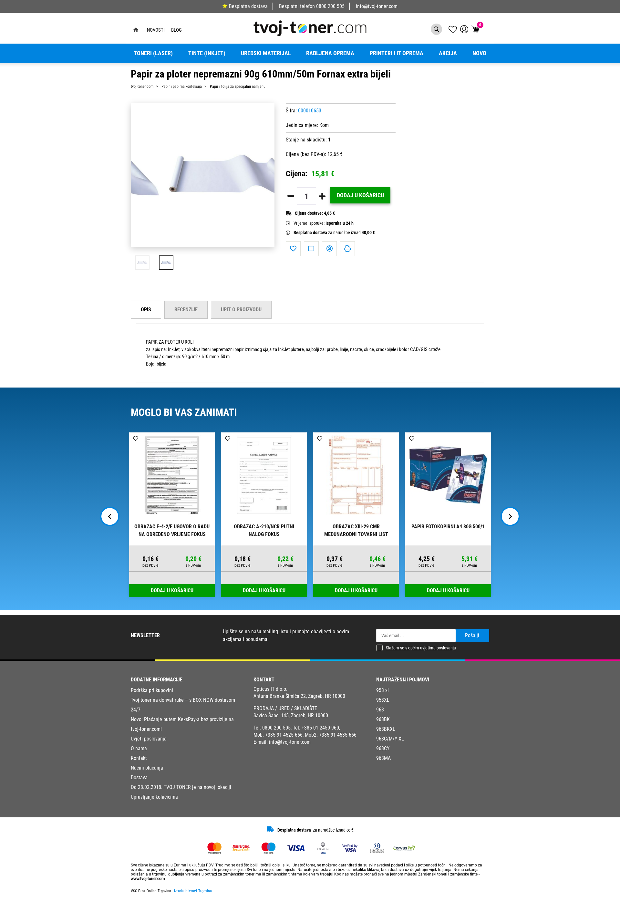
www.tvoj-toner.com (148, 878)
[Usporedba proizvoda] (311, 249)
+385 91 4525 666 (284, 735)
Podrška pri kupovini (152, 690)
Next (510, 516)
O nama (139, 748)
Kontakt (139, 758)
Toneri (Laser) (153, 53)
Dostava (139, 777)
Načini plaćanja (147, 768)
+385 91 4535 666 (337, 735)
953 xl (382, 690)
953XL (382, 700)
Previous (109, 516)
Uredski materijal (266, 53)
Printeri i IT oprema (396, 53)
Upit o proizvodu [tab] (241, 309)
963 (380, 710)
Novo (479, 53)
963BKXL (385, 729)
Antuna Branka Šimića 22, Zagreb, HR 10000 (299, 696)
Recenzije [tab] (186, 309)
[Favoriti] (293, 249)
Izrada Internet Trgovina (193, 891)
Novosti (156, 30)
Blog (176, 30)
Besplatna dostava (248, 6)
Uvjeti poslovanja (149, 739)
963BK (383, 719)
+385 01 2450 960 (320, 728)
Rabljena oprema (330, 53)
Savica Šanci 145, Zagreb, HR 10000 (290, 715)
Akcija (448, 53)
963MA (383, 758)
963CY (382, 748)
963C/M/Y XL (390, 739)
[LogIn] (464, 29)
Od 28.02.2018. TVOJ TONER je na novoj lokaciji (181, 787)
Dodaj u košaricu (360, 195)
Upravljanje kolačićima (154, 797)
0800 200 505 (330, 6)
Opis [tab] (146, 309)
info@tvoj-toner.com (377, 6)
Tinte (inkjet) (206, 53)
